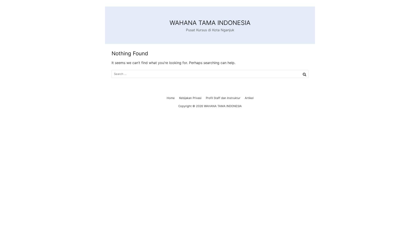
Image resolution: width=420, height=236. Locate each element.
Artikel (249, 98)
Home (171, 98)
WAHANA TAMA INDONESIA (210, 22)
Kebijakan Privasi (190, 98)
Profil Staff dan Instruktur (223, 98)
